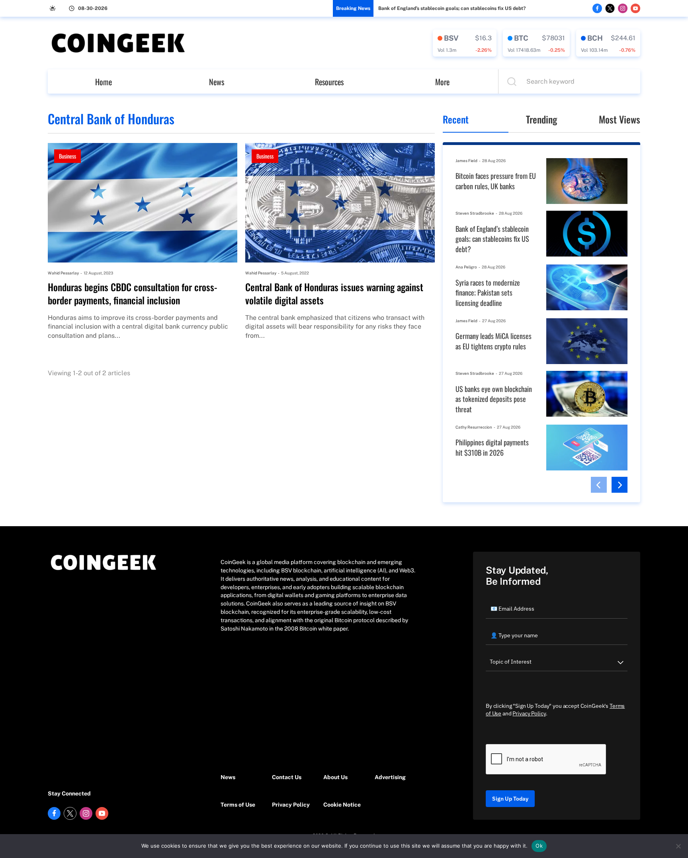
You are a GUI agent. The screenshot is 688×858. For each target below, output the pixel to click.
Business (67, 156)
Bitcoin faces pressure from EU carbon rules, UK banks (495, 181)
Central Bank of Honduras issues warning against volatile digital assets (334, 293)
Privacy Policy (291, 804)
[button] (599, 485)
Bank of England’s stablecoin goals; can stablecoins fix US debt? (452, 8)
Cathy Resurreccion (473, 427)
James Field (466, 160)
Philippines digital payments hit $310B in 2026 (492, 447)
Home (103, 82)
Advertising (390, 777)
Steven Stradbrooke (474, 213)
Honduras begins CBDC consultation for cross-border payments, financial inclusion (132, 293)
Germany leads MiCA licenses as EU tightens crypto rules (493, 341)
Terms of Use (238, 804)
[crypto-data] (464, 43)
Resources (329, 82)
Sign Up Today (510, 798)
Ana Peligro (466, 266)
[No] (678, 846)
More (442, 82)
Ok (539, 845)
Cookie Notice (342, 804)
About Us (335, 777)
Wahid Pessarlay (63, 272)
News (216, 82)
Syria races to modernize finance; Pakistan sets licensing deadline (487, 293)
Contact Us (286, 777)
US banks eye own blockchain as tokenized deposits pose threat (493, 399)
